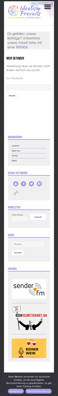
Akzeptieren (16, 391)
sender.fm (15, 192)
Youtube (15, 183)
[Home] (24, 12)
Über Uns (16, 150)
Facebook (23, 183)
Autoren (15, 145)
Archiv (15, 155)
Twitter (31, 183)
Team (14, 160)
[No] (54, 384)
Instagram (39, 183)
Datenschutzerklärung (38, 391)
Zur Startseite (14, 78)
